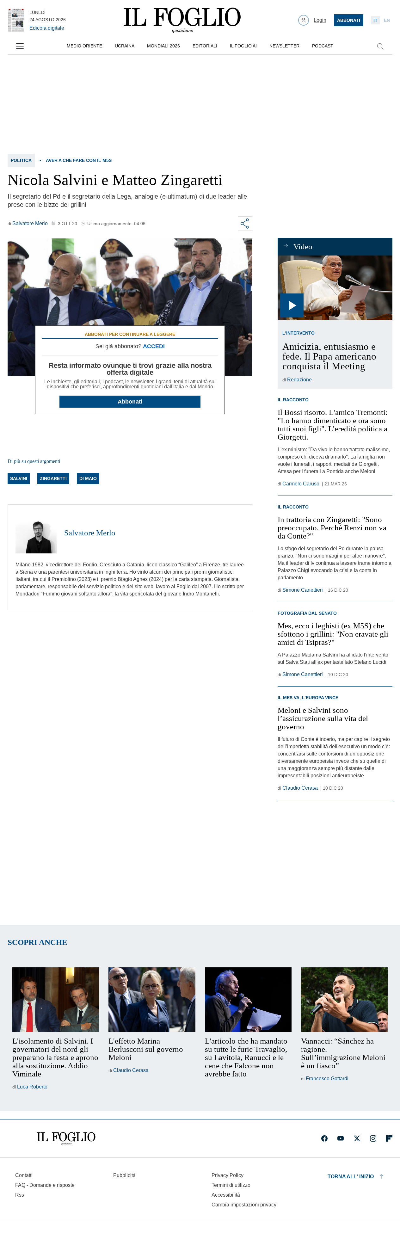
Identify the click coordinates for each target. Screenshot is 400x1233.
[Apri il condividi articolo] (245, 223)
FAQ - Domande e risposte (45, 1185)
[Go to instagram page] (373, 1138)
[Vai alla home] (182, 20)
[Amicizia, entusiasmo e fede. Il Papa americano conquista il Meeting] (335, 288)
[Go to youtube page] (340, 1138)
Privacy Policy (227, 1175)
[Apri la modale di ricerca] (380, 46)
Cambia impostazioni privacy (244, 1204)
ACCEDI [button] (154, 346)
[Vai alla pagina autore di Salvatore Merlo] (36, 532)
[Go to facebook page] (324, 1138)
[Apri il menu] (20, 46)
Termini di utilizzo (231, 1185)
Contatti (24, 1175)
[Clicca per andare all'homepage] (66, 1138)
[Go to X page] (357, 1138)
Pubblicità (124, 1175)
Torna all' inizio (351, 1176)
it (375, 20)
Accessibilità (226, 1195)
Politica (21, 160)
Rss (19, 1195)
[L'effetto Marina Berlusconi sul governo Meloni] (151, 1000)
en (387, 20)
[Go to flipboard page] (389, 1138)
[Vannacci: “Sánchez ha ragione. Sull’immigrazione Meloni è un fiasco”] (344, 1000)
